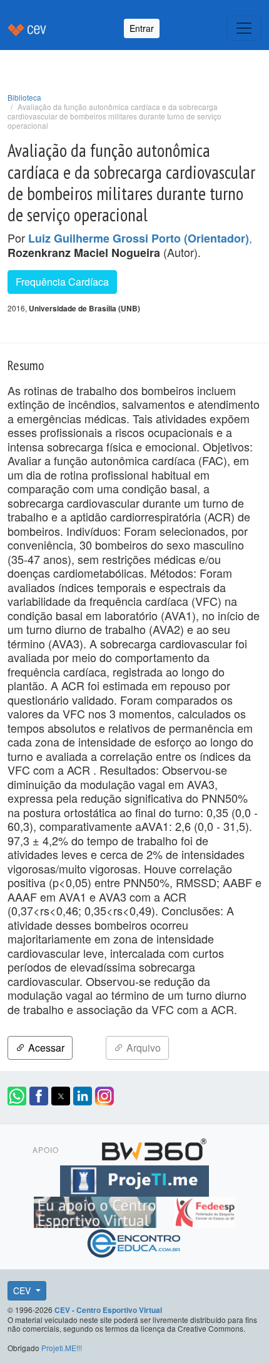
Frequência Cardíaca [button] (62, 281)
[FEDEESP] (204, 1210)
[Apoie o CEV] (96, 1210)
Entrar (141, 28)
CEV (23, 1290)
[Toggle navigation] (243, 28)
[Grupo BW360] (154, 1148)
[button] (17, 1096)
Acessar (45, 1047)
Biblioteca (24, 97)
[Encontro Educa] (134, 1242)
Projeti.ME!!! (61, 1347)
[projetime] (134, 1179)
